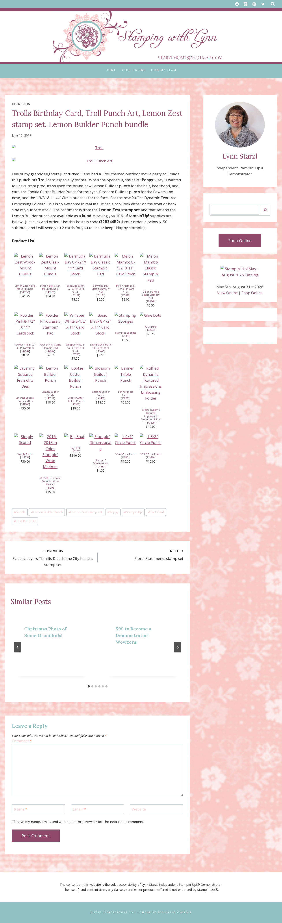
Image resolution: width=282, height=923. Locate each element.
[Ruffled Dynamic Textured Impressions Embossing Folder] (151, 383)
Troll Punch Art (25, 521)
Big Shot (75, 448)
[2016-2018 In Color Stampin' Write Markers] (50, 451)
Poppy (113, 512)
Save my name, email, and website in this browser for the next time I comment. (80, 822)
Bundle (20, 512)
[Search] (265, 210)
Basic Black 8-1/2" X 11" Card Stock (100, 346)
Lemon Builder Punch (50, 393)
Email (79, 809)
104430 (100, 466)
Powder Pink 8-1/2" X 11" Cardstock (25, 346)
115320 (126, 295)
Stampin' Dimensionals (100, 462)
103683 (151, 329)
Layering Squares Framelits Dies (25, 399)
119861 (126, 457)
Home (111, 70)
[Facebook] (237, 4)
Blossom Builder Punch (100, 393)
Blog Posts (21, 104)
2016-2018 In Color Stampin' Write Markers (50, 481)
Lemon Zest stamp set (85, 512)
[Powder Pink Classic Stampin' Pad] (50, 324)
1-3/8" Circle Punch (150, 454)
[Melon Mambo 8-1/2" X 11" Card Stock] (126, 265)
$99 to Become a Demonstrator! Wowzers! (133, 635)
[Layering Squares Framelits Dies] (25, 377)
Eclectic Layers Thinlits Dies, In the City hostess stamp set (53, 558)
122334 (25, 457)
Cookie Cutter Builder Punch (75, 399)
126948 (151, 301)
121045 (100, 351)
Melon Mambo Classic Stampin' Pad (151, 295)
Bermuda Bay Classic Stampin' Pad (100, 289)
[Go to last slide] (17, 647)
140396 (75, 404)
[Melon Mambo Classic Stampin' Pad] (151, 268)
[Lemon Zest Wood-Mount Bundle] (25, 265)
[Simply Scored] (25, 439)
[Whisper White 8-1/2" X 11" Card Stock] (75, 324)
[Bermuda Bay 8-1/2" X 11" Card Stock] (75, 265)
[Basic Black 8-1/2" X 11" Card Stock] (100, 324)
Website (139, 809)
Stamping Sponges (125, 332)
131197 (75, 295)
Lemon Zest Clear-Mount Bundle (50, 287)
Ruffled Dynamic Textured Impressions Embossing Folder (151, 414)
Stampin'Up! (133, 512)
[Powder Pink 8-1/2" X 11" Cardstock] (25, 324)
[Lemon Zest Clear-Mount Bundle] (50, 265)
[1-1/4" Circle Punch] (126, 439)
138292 (126, 398)
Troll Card (156, 512)
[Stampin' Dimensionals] (100, 442)
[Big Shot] (75, 436)
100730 (75, 354)
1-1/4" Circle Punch (125, 454)
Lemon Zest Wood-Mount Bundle (25, 287)
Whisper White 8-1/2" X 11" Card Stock (75, 348)
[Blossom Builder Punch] (100, 374)
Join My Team (163, 70)
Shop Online (133, 70)
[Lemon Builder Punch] (50, 374)
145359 (25, 292)
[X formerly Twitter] (263, 4)
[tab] (89, 686)
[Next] (177, 647)
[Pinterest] (254, 4)
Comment (22, 740)
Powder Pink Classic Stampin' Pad (50, 346)
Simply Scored (25, 454)
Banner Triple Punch (125, 393)
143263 (75, 451)
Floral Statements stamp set (159, 555)
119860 (151, 457)
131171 (100, 295)
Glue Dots (150, 326)
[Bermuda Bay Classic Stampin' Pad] (100, 265)
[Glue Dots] (151, 315)
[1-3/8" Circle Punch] (151, 439)
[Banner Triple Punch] (126, 374)
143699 (151, 422)
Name (20, 809)
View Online (227, 292)
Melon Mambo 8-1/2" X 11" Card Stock (125, 289)
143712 (50, 398)
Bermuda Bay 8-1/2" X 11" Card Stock (75, 289)
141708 (25, 404)
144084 (50, 351)
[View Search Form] (273, 4)
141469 (100, 398)
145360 (50, 292)
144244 (25, 351)
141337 (126, 336)
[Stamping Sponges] (126, 318)
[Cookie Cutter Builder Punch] (75, 377)
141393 (50, 487)
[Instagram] (245, 4)
